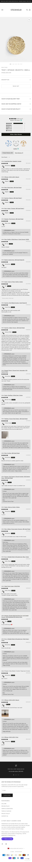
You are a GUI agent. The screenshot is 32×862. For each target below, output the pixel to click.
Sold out (16, 86)
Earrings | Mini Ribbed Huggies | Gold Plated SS (15, 303)
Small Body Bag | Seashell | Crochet (12, 161)
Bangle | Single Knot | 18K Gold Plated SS (14, 260)
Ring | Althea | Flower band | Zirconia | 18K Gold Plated (17, 529)
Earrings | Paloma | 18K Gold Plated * (13, 198)
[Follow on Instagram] (6, 844)
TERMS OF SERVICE (6, 811)
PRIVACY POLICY (5, 813)
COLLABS (3, 803)
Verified (15, 149)
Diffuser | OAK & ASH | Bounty (11, 177)
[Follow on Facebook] (2, 844)
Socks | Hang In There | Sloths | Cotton (13, 282)
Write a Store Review (16, 134)
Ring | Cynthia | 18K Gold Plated (11, 453)
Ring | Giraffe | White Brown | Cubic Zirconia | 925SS (16, 239)
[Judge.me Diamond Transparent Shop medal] (9, 143)
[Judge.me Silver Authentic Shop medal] (16, 143)
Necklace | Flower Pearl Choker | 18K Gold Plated (15, 418)
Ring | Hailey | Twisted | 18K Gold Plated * (14, 208)
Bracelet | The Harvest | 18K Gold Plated (13, 219)
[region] (16, 768)
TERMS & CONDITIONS (7, 808)
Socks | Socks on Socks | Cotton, (12, 507)
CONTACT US (4, 816)
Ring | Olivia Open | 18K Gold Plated (12, 187)
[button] (9, 123)
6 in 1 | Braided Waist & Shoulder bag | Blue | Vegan (16, 557)
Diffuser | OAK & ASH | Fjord (11, 737)
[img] (16, 119)
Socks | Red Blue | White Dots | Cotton (13, 395)
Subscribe (7, 795)
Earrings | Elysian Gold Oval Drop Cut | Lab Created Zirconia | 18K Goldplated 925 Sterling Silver (14, 616)
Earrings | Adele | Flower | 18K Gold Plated (14, 328)
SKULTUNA (4, 67)
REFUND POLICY (5, 806)
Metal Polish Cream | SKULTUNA (12, 586)
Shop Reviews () (19, 153)
